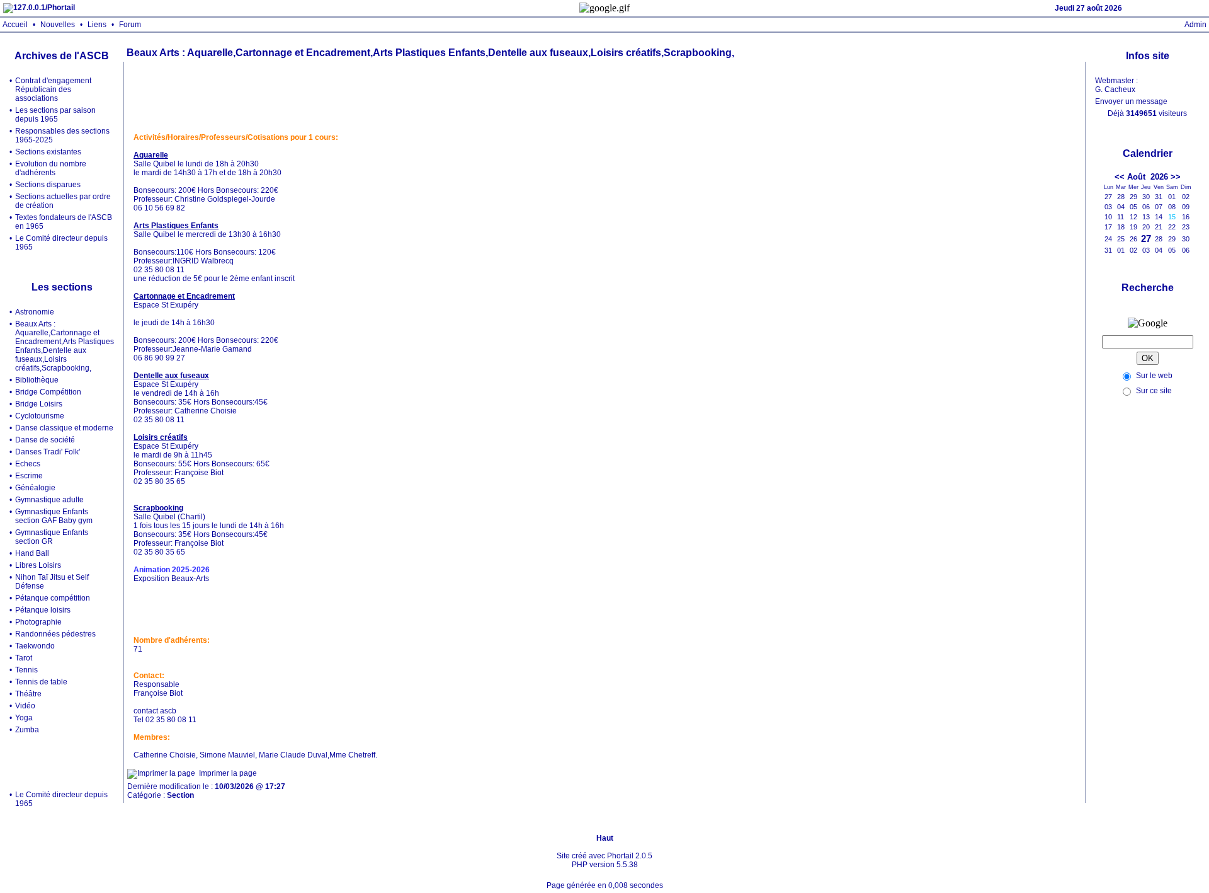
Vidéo (25, 705)
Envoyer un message (1131, 101)
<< (1120, 176)
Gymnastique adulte (49, 499)
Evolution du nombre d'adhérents (50, 168)
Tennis (26, 669)
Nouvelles (57, 24)
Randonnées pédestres (55, 634)
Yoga (24, 717)
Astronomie (34, 312)
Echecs (27, 463)
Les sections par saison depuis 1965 (55, 115)
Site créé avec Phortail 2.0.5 (604, 855)
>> (1176, 176)
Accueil (15, 24)
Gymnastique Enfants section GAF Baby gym (54, 516)
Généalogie (35, 487)
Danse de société (45, 439)
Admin (1195, 24)
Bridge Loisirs (38, 404)
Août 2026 (1148, 176)
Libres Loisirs (38, 565)
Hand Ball (32, 553)
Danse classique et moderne (64, 427)
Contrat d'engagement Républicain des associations (53, 89)
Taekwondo (35, 646)
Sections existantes (48, 151)
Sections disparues (48, 184)
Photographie (38, 622)
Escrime (29, 475)
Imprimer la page (228, 773)
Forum (130, 24)
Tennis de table (41, 681)
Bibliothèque (37, 380)
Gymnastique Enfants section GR (51, 537)
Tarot (23, 658)
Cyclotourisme (39, 416)
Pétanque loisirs (43, 610)
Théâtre (28, 693)
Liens (97, 24)
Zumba (27, 729)
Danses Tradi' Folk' (47, 451)
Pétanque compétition (52, 598)
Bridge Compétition (48, 392)
